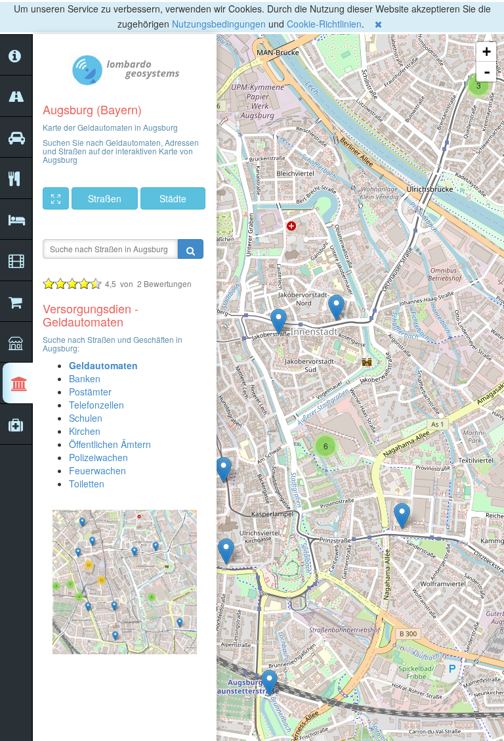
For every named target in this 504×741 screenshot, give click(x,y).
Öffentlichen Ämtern (110, 444)
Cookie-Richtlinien (324, 23)
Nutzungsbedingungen (219, 23)
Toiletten (86, 483)
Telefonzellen (96, 404)
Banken (84, 378)
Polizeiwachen (98, 457)
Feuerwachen (97, 470)
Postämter (90, 391)
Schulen (85, 417)
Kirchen (84, 431)
